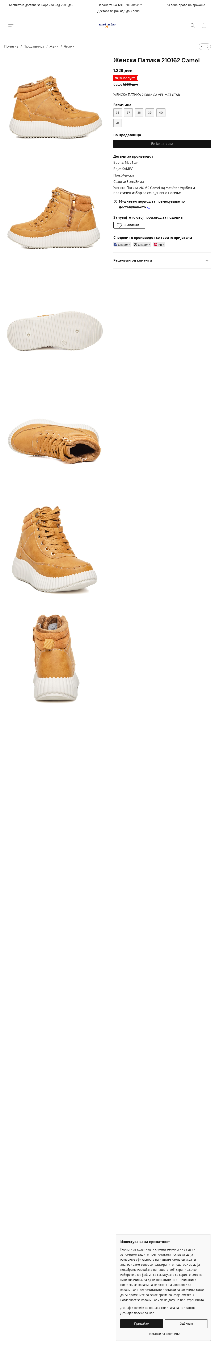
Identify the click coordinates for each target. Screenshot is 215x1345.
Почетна (11, 46)
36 (117, 112)
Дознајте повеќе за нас (137, 1313)
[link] (163, 1332)
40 (161, 112)
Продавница (34, 46)
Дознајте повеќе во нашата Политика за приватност (158, 1308)
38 (139, 112)
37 (128, 112)
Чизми (69, 46)
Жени (54, 46)
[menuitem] (202, 47)
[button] (107, 25)
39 (150, 112)
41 (117, 123)
